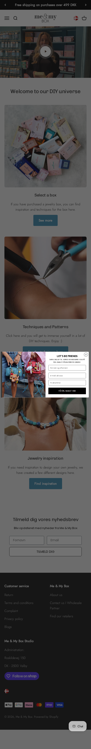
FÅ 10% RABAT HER (67, 390)
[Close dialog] (86, 355)
